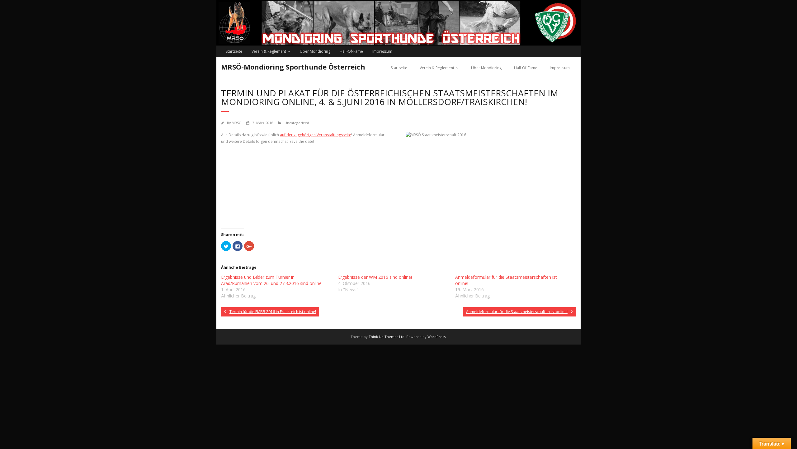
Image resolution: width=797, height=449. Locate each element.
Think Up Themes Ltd (386, 336)
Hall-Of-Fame (351, 51)
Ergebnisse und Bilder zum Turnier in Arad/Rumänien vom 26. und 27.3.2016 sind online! (272, 280)
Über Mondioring (315, 51)
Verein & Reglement (269, 51)
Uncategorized (297, 122)
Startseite (234, 51)
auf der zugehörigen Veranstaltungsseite (315, 135)
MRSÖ (237, 122)
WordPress (436, 336)
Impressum (382, 51)
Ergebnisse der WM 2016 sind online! (375, 277)
